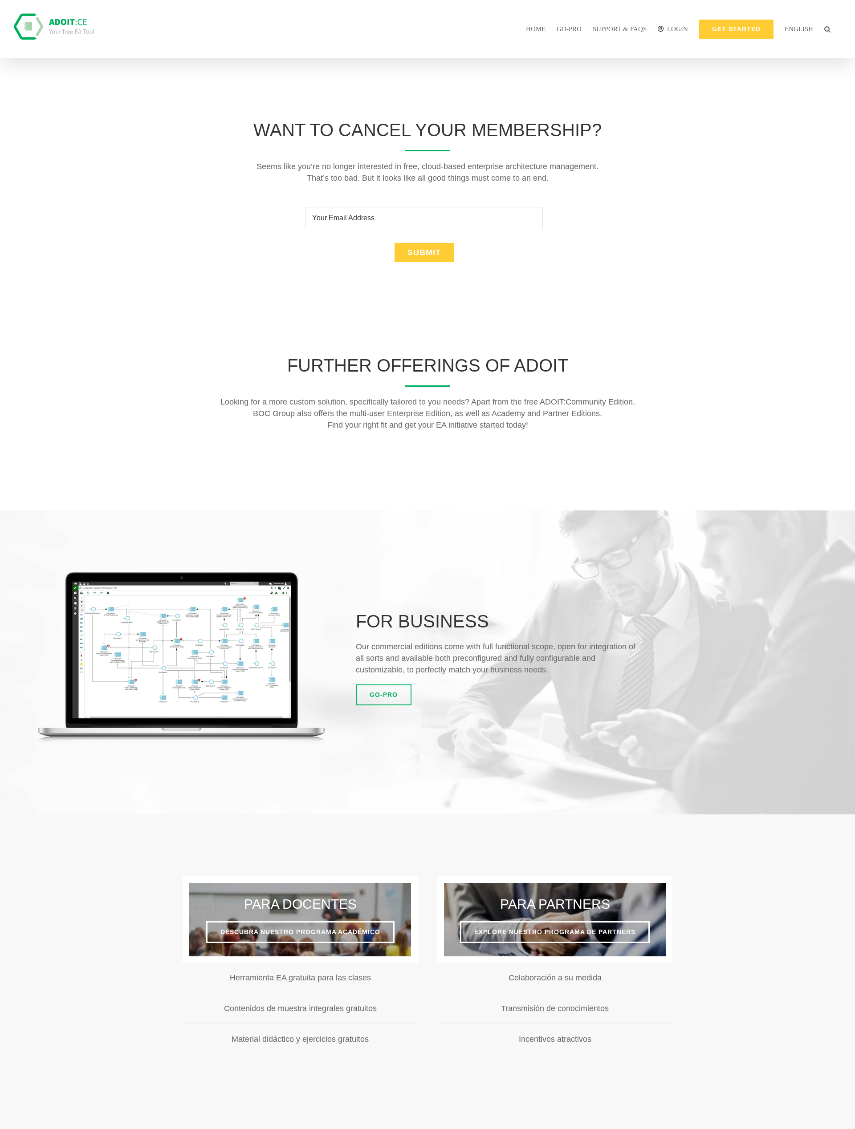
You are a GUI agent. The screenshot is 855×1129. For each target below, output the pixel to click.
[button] (827, 29)
